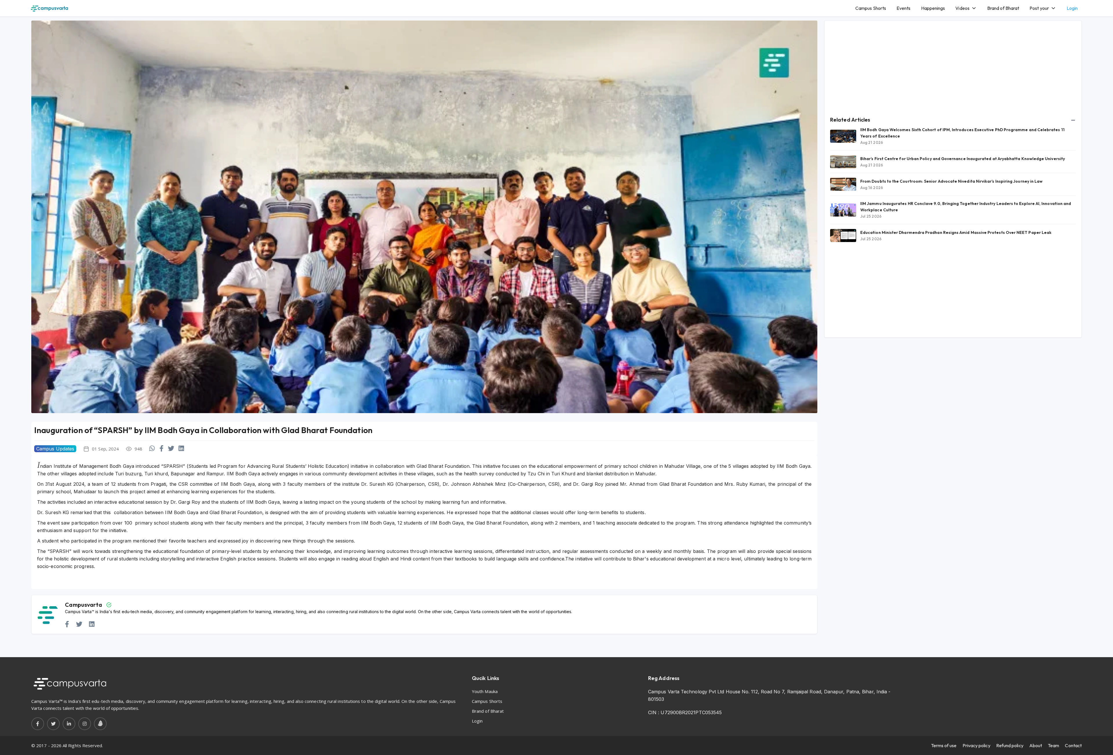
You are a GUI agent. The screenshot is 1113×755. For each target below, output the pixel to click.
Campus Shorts (870, 8)
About (1035, 745)
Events (903, 8)
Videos (962, 8)
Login (1072, 8)
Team (1053, 745)
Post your (1039, 8)
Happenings (933, 8)
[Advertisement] (953, 66)
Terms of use (944, 745)
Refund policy (1009, 745)
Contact (1073, 745)
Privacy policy (976, 745)
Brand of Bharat (1003, 8)
